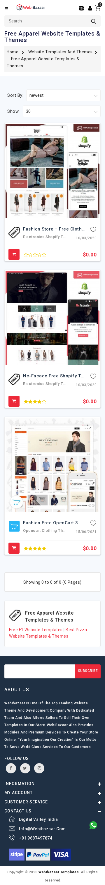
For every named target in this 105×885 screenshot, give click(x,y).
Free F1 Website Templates (36, 629)
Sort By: (15, 95)
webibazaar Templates (58, 872)
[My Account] (90, 8)
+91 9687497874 (35, 838)
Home (12, 52)
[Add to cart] (14, 254)
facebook (11, 768)
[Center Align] (82, 8)
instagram (39, 768)
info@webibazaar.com (42, 828)
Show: (13, 111)
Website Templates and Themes (60, 52)
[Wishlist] (93, 229)
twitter (25, 768)
